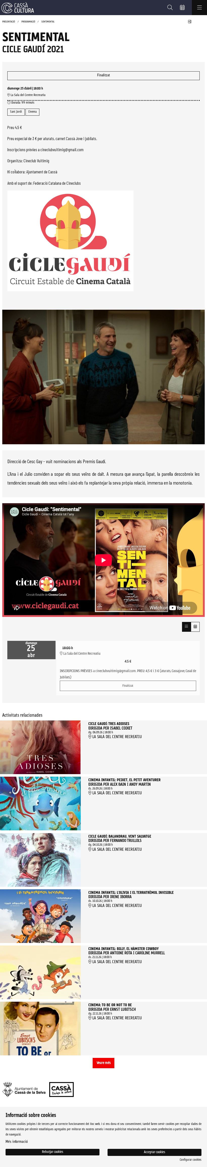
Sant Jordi (16, 111)
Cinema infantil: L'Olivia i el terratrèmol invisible (131, 893)
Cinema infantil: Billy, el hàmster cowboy (123, 949)
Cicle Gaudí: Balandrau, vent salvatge (119, 837)
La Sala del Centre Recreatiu (27, 95)
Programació (28, 22)
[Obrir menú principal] (199, 7)
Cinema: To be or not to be (110, 1005)
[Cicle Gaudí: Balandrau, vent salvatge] (40, 860)
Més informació (17, 1142)
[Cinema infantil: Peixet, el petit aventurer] (40, 803)
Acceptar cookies (154, 1152)
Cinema (32, 111)
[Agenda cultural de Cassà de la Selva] (17, 8)
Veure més (104, 1063)
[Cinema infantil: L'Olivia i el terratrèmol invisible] (40, 916)
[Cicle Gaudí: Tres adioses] (40, 747)
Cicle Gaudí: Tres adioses (108, 724)
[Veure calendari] (195, 627)
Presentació (8, 22)
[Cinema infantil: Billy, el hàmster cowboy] (40, 972)
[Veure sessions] (186, 627)
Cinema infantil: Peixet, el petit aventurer (124, 780)
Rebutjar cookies (52, 1152)
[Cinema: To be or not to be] (40, 1028)
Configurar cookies (190, 1159)
